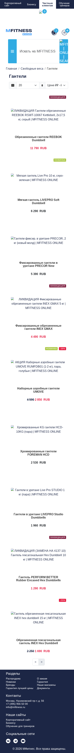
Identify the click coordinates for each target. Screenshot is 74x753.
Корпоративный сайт (12, 4)
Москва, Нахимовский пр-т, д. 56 (25, 700)
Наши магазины (46, 684)
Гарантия (42, 681)
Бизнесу (31, 4)
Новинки (11, 681)
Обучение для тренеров (20, 726)
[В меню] (63, 32)
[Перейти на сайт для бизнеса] (52, 32)
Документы (43, 688)
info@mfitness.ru (15, 707)
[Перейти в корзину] (42, 23)
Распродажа (13, 678)
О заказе (42, 678)
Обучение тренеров (64, 4)
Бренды (10, 684)
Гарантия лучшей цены (19, 688)
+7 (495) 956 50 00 (17, 703)
